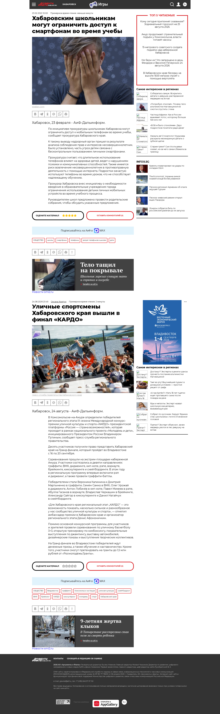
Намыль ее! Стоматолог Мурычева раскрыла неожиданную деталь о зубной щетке (167, 138)
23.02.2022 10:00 (40, 13)
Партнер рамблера (81, 702)
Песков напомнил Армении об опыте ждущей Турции (168, 188)
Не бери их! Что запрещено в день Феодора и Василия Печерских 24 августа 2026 (162, 63)
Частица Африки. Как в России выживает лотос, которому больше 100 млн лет (168, 117)
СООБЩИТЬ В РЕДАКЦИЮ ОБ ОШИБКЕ (84, 659)
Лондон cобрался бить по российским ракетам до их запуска (167, 209)
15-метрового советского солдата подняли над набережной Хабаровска (162, 50)
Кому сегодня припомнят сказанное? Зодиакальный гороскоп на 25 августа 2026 (162, 24)
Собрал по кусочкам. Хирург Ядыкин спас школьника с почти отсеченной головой (169, 417)
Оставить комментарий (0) (110, 216)
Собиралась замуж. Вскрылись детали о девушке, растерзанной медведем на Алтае (166, 96)
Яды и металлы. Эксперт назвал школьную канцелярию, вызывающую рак (166, 406)
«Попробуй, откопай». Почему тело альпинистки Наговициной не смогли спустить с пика (168, 106)
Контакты (58, 659)
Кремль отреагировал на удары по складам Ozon (166, 167)
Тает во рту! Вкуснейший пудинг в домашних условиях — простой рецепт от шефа (167, 385)
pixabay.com (38, 106)
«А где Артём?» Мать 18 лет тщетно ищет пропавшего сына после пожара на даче (167, 395)
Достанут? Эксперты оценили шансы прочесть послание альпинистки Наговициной (169, 374)
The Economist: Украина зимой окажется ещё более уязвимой (164, 177)
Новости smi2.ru (42, 291)
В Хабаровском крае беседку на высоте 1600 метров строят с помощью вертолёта (162, 76)
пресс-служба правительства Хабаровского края (57, 395)
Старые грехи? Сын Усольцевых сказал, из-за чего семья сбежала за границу (168, 149)
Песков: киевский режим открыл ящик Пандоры (165, 199)
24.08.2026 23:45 (40, 301)
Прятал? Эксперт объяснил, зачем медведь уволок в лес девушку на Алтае (167, 427)
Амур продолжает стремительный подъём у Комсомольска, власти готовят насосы (162, 37)
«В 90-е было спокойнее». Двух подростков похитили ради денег (167, 126)
